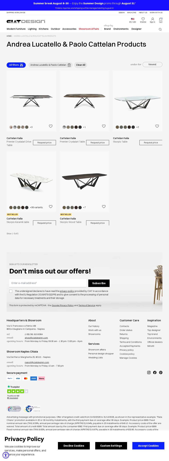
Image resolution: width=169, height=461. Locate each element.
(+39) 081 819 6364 (34, 334)
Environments (121, 28)
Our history (93, 326)
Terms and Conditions (131, 342)
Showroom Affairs (89, 28)
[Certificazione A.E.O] (32, 409)
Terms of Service (87, 305)
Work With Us (156, 13)
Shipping (124, 338)
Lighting (32, 28)
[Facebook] (154, 383)
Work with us (94, 330)
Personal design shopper (101, 353)
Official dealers (154, 342)
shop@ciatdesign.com (36, 337)
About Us (143, 13)
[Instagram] (149, 383)
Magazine (131, 13)
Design (122, 13)
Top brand (152, 334)
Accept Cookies (148, 445)
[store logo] (26, 21)
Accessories (69, 28)
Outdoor (55, 28)
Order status (126, 330)
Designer (136, 28)
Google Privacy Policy (63, 305)
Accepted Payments (130, 346)
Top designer (154, 330)
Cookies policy (127, 354)
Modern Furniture (16, 28)
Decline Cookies (74, 445)
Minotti (150, 346)
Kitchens (44, 28)
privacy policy (67, 291)
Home (9, 36)
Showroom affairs (97, 349)
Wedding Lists (95, 357)
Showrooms (94, 334)
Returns (123, 334)
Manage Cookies (128, 357)
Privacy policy (127, 350)
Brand (107, 28)
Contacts (124, 326)
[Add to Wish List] (50, 126)
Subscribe (99, 283)
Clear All (80, 64)
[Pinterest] (160, 383)
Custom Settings (111, 445)
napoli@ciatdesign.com (37, 362)
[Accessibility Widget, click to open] (5, 455)
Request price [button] (44, 142)
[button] (132, 20)
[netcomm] (14, 409)
